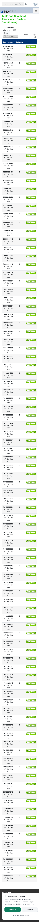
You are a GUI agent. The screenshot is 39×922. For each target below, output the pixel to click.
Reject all (29, 910)
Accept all (13, 910)
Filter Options (12, 36)
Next (6, 33)
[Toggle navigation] (36, 10)
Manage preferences (21, 915)
